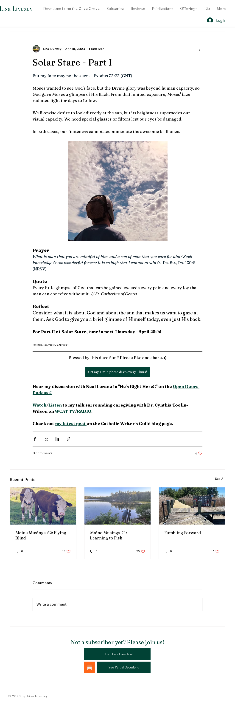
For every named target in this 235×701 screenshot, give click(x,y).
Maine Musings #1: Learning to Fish (108, 535)
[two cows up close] (43, 506)
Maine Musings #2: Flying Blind (40, 535)
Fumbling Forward (182, 532)
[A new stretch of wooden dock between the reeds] (192, 506)
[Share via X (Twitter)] (46, 439)
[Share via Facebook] (35, 439)
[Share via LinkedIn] (57, 439)
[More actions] (199, 49)
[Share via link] (68, 439)
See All (220, 479)
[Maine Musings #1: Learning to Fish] (117, 506)
